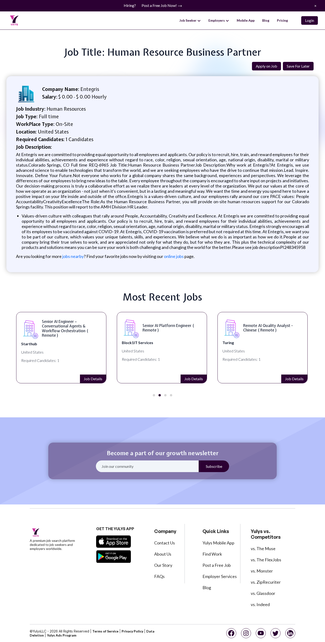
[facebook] (231, 633)
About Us (162, 554)
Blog (265, 20)
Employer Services (219, 576)
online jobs (174, 256)
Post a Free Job (216, 565)
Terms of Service (105, 631)
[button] (154, 395)
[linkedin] (290, 633)
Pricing (282, 20)
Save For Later (298, 66)
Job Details (93, 378)
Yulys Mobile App (218, 542)
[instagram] (246, 633)
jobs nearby (73, 256)
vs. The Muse (263, 548)
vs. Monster (262, 570)
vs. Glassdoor (263, 593)
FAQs (159, 576)
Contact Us (164, 542)
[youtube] (261, 633)
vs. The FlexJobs (266, 559)
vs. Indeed (260, 604)
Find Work (212, 554)
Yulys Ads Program (61, 635)
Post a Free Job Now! (159, 5)
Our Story (163, 565)
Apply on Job (266, 66)
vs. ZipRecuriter (266, 582)
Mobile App (246, 20)
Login (309, 20)
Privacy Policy (132, 631)
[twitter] (276, 633)
